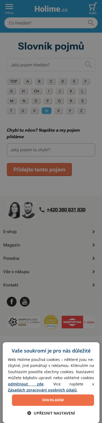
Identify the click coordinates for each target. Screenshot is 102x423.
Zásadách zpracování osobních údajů (42, 390)
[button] (51, 413)
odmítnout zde (25, 384)
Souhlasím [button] (53, 399)
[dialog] (50, 382)
